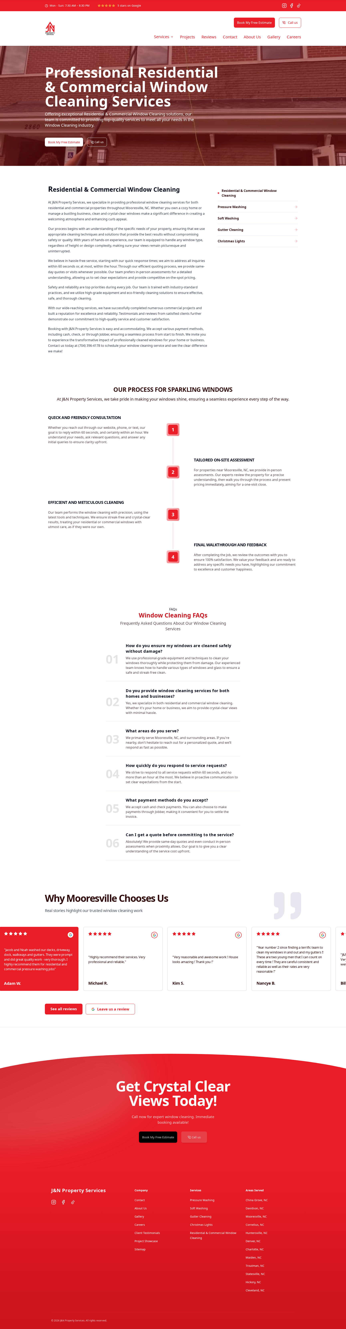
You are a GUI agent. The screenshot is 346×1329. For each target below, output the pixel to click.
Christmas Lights (201, 1225)
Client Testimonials (147, 1233)
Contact (230, 37)
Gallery (273, 37)
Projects (187, 37)
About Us (252, 37)
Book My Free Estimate (254, 22)
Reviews (208, 37)
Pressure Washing (202, 1200)
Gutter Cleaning (200, 1216)
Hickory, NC (253, 1282)
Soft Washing (199, 1208)
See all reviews (63, 1008)
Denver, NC (253, 1241)
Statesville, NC (255, 1274)
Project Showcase (146, 1241)
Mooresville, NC (256, 1216)
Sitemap (140, 1249)
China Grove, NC (257, 1200)
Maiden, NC (254, 1257)
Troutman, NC (255, 1266)
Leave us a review (113, 1009)
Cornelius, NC (255, 1225)
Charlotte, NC (255, 1249)
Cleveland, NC (255, 1290)
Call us (293, 22)
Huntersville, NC (257, 1233)
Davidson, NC (255, 1208)
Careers (294, 37)
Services (161, 36)
